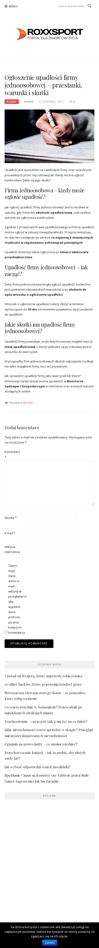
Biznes (12, 101)
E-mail (10, 533)
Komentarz (12, 454)
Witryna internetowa (12, 549)
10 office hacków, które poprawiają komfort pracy (43, 684)
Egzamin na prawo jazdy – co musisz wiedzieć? (41, 744)
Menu (13, 6)
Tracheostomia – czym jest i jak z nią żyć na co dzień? (46, 721)
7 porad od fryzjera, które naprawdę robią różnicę (44, 676)
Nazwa (11, 518)
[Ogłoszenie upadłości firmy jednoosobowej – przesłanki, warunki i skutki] (49, 136)
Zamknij (50, 942)
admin (28, 101)
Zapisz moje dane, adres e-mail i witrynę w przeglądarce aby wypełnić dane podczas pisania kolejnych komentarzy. (15, 599)
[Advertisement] (49, 854)
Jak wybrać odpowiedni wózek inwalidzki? (37, 767)
